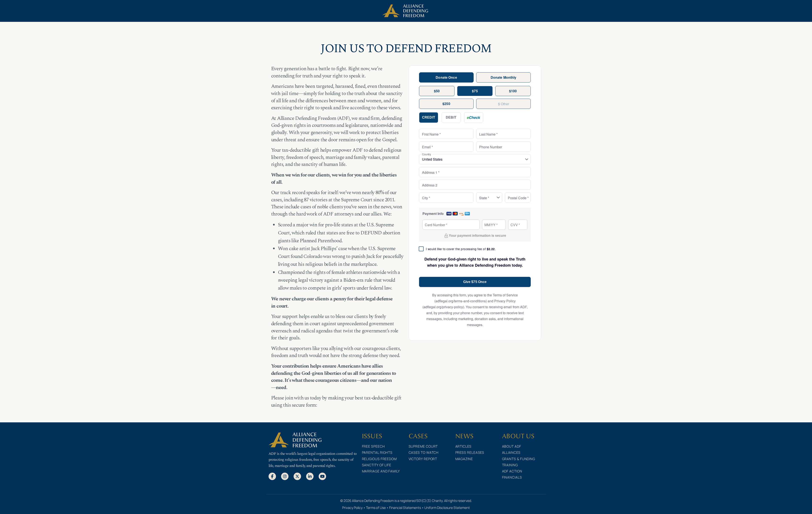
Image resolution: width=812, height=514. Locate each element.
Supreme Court (423, 446)
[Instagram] (284, 476)
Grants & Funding (518, 459)
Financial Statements (405, 507)
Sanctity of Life (376, 465)
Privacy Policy (352, 507)
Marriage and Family (381, 471)
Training (510, 465)
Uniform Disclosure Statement (447, 507)
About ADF (511, 446)
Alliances (511, 452)
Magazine (464, 459)
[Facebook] (272, 476)
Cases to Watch (424, 452)
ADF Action (512, 471)
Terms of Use (376, 507)
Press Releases (469, 452)
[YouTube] (322, 476)
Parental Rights (377, 452)
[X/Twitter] (297, 476)
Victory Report (423, 459)
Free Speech (373, 446)
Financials (512, 477)
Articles (463, 446)
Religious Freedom (379, 459)
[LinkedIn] (310, 476)
